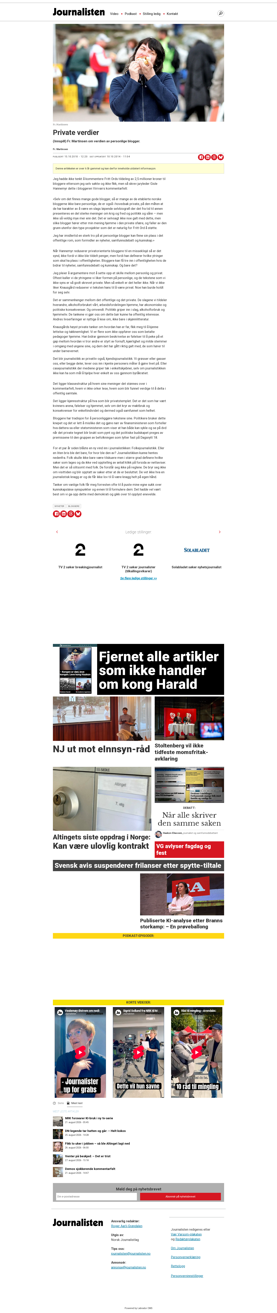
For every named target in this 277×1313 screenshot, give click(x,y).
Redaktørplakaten (187, 1239)
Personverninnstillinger (187, 1276)
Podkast (131, 14)
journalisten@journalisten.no (131, 1253)
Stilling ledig (151, 14)
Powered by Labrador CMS (138, 1308)
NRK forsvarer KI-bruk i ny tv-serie (89, 1118)
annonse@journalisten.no (128, 1267)
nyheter (59, 506)
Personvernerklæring (185, 1257)
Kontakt (172, 14)
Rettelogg (178, 1266)
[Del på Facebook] (201, 157)
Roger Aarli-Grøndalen (126, 1226)
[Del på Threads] (214, 157)
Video (114, 14)
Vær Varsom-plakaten (186, 1234)
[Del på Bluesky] (221, 157)
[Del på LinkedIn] (208, 157)
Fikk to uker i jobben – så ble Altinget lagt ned (97, 1143)
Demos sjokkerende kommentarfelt (90, 1169)
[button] (57, 531)
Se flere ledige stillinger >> (138, 578)
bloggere (73, 506)
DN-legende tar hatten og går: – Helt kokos (95, 1131)
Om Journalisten (182, 1248)
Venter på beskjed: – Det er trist (87, 1156)
